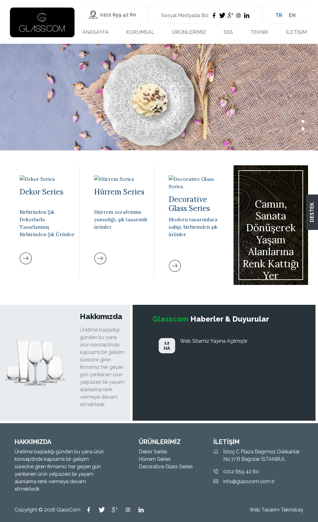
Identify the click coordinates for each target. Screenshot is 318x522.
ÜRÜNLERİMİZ (189, 32)
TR (278, 15)
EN (292, 15)
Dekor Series (153, 452)
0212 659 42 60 (241, 471)
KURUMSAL (140, 32)
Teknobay (292, 510)
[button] (303, 114)
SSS (228, 32)
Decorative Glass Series (166, 466)
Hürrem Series (155, 459)
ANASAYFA (95, 32)
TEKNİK (259, 32)
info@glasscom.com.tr (249, 481)
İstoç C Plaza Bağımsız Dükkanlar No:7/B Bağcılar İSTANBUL (261, 455)
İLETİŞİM (296, 32)
